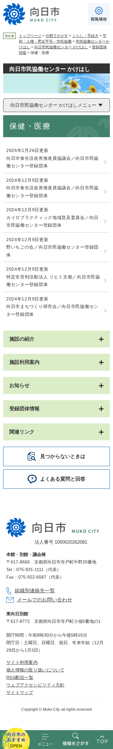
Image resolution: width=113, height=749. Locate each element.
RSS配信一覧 (19, 677)
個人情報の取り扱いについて (35, 669)
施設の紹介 (22, 339)
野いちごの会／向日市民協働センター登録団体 (52, 251)
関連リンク (22, 431)
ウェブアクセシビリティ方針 (35, 684)
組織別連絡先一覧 (35, 590)
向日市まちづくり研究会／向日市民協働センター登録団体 (52, 310)
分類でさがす (57, 36)
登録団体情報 (24, 408)
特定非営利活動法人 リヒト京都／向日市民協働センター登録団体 (53, 280)
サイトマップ (19, 692)
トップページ (30, 36)
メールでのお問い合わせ (44, 599)
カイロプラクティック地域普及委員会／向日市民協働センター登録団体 (52, 221)
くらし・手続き (85, 36)
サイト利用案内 (22, 662)
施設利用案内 (24, 362)
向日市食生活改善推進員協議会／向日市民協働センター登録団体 (52, 162)
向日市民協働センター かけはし (61, 47)
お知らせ (19, 385)
